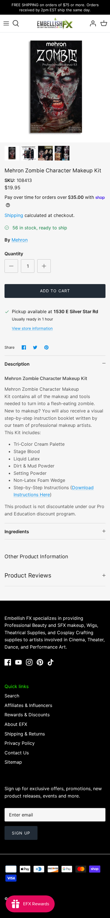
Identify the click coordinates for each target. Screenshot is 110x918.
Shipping (14, 215)
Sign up (21, 833)
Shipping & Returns (25, 734)
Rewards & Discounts (27, 714)
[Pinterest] (40, 662)
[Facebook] (8, 662)
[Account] (91, 23)
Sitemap (13, 762)
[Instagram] (29, 662)
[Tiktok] (50, 662)
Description (17, 364)
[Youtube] (18, 662)
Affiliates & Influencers (28, 705)
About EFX (16, 724)
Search (12, 696)
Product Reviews (28, 575)
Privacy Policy (20, 743)
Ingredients (17, 531)
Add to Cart (55, 290)
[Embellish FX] (55, 23)
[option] (55, 87)
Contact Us (17, 753)
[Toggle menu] (6, 23)
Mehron (20, 240)
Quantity (14, 253)
